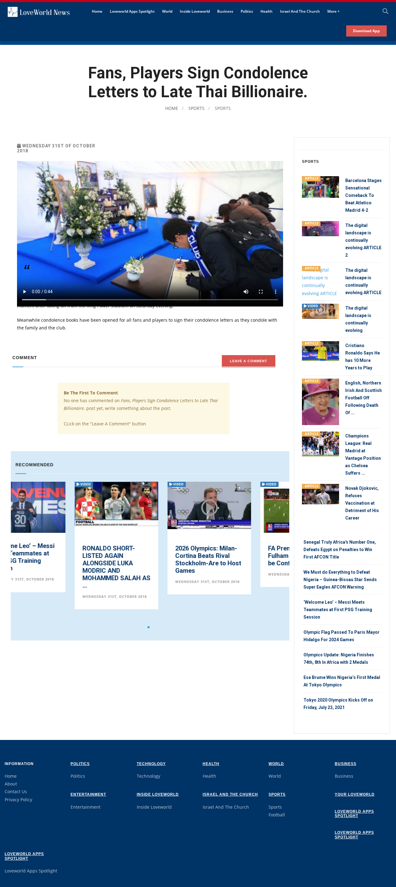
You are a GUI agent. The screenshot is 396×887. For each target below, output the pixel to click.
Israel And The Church (300, 11)
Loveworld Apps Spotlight (132, 11)
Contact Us (16, 791)
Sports (195, 108)
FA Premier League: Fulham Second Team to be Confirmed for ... (243, 556)
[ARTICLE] (320, 186)
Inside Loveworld (195, 11)
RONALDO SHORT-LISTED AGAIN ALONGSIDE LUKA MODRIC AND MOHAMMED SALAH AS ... (57, 567)
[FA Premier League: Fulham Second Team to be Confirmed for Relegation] (243, 507)
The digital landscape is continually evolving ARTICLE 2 (363, 240)
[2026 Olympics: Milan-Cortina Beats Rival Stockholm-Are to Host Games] (150, 505)
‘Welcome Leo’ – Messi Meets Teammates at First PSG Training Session (337, 610)
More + (333, 11)
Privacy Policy (18, 799)
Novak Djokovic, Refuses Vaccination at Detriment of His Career (362, 503)
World (167, 11)
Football (277, 815)
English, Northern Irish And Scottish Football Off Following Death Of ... (363, 397)
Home (97, 11)
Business (225, 11)
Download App (366, 30)
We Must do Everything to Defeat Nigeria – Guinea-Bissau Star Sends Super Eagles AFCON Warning (340, 579)
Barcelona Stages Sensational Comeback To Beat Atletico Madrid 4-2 (363, 195)
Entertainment (88, 794)
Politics (247, 11)
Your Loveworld (355, 794)
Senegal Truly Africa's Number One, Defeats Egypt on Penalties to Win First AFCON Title (339, 549)
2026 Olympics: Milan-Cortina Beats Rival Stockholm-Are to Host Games (149, 559)
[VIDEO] (320, 311)
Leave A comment (248, 361)
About (11, 784)
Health (266, 11)
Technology (151, 764)
